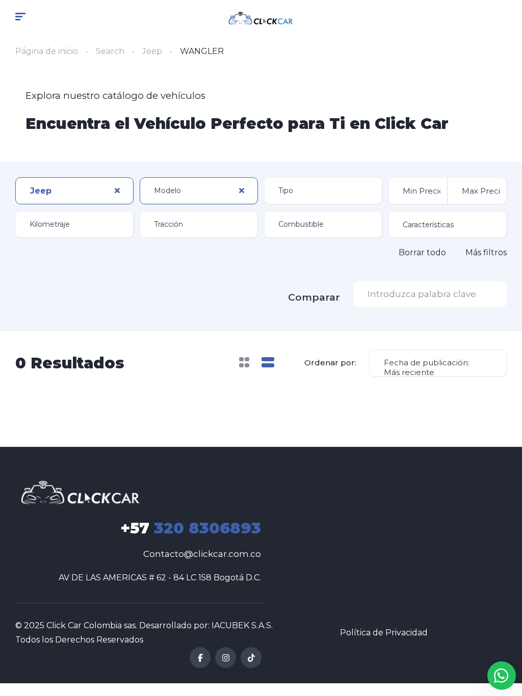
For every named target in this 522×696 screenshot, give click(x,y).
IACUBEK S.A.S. (242, 625)
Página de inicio (46, 51)
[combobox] (74, 190)
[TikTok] (251, 657)
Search (110, 51)
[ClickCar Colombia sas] (261, 18)
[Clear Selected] (117, 190)
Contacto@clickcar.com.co (202, 554)
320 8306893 (190, 528)
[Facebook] (200, 657)
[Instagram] (225, 657)
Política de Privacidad (384, 632)
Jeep (152, 51)
